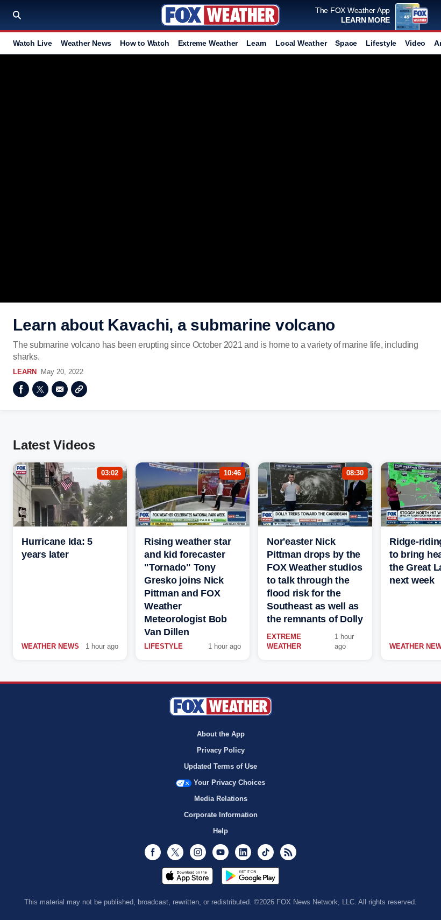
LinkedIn (243, 852)
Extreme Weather (208, 43)
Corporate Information (221, 815)
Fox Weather (220, 15)
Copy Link (79, 389)
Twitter (40, 389)
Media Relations (220, 799)
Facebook (21, 389)
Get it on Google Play (250, 875)
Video (415, 43)
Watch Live (32, 43)
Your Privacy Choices (229, 782)
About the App (221, 734)
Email (60, 389)
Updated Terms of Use (220, 766)
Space (346, 43)
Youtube (220, 852)
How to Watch (144, 43)
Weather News (86, 43)
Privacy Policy (221, 750)
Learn (256, 43)
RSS (288, 852)
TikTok (266, 852)
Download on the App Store (187, 875)
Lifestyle (381, 43)
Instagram (198, 852)
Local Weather (300, 43)
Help (220, 831)
